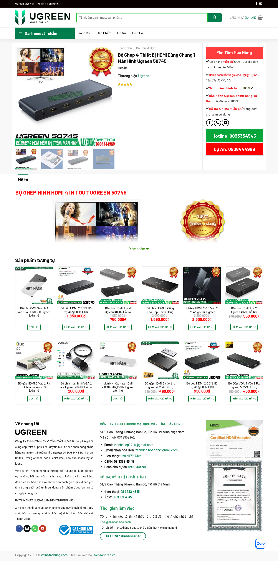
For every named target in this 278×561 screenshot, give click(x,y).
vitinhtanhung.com (54, 555)
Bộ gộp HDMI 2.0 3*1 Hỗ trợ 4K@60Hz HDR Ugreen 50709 (201, 387)
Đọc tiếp (34, 327)
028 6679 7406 (131, 456)
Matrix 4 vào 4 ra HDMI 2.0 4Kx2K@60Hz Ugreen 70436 (118, 387)
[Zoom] (21, 140)
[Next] (107, 96)
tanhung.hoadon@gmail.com (156, 450)
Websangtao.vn (104, 555)
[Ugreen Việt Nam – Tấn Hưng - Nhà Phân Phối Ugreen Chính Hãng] (42, 17)
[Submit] (215, 17)
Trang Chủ (84, 33)
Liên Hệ (137, 33)
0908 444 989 (137, 467)
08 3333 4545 (131, 492)
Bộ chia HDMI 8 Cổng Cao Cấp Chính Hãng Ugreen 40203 (160, 312)
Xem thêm (137, 249)
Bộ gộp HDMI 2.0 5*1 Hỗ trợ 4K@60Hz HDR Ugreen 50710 (75, 312)
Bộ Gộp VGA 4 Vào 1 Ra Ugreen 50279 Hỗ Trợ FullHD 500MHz (244, 387)
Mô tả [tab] (23, 179)
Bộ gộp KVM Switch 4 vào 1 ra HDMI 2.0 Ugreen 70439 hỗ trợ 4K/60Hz (34, 312)
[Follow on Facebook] (256, 3)
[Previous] (22, 96)
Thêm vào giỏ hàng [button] (76, 327)
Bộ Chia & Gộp (145, 48)
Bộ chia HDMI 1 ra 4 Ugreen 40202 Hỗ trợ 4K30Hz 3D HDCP (118, 312)
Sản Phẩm (104, 33)
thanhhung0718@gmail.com (134, 445)
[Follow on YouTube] (225, 122)
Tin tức (122, 33)
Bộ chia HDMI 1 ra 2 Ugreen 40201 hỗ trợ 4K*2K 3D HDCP (244, 312)
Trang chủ (125, 48)
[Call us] (217, 122)
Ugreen (143, 76)
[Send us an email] (260, 3)
